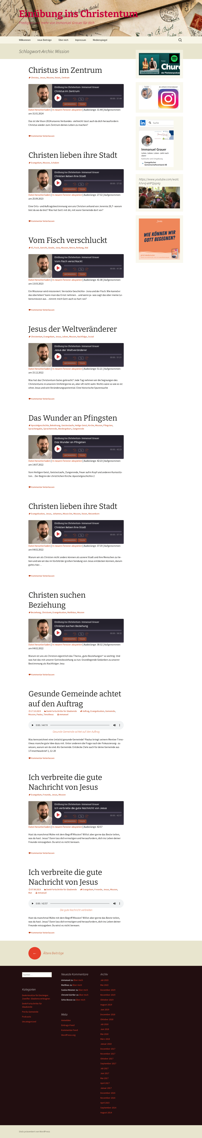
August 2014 (106, 1112)
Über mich (63, 39)
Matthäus (71, 612)
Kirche (91, 425)
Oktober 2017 (106, 1058)
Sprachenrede (50, 428)
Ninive (72, 247)
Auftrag (86, 711)
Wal (86, 247)
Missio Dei (67, 513)
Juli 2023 (104, 980)
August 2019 (106, 1004)
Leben (65, 336)
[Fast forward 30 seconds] (89, 99)
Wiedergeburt (64, 428)
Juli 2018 (104, 1024)
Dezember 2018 (107, 1014)
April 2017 (105, 1083)
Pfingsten (108, 425)
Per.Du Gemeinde (30, 1011)
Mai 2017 (104, 1078)
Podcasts (26, 1016)
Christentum (36, 336)
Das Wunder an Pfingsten (72, 418)
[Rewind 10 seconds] (75, 99)
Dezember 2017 (107, 1048)
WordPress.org (68, 1035)
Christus (35, 77)
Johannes (57, 513)
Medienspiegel (100, 39)
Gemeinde (110, 711)
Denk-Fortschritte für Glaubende (61, 711)
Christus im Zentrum (65, 70)
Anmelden (66, 1020)
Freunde (47, 794)
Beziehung (36, 612)
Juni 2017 (104, 1073)
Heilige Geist (81, 425)
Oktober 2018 (106, 1019)
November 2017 (107, 1053)
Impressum (80, 39)
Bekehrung (55, 425)
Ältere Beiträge (48, 953)
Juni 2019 (104, 1009)
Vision (57, 77)
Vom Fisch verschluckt (67, 240)
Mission (50, 77)
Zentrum (65, 77)
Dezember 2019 (107, 989)
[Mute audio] (67, 99)
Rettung (80, 247)
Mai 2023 (104, 985)
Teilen (82, 104)
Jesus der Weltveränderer (72, 329)
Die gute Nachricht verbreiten (76, 910)
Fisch (36, 247)
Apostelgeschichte (40, 425)
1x (81, 99)
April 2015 (105, 1102)
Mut (30, 892)
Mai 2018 (104, 1034)
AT (32, 247)
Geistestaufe (67, 425)
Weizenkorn (93, 513)
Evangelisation (38, 513)
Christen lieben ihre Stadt (72, 155)
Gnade (51, 247)
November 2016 (107, 1097)
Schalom (55, 162)
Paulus (40, 714)
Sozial (91, 336)
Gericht (43, 247)
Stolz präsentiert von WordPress (34, 1131)
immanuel (63, 714)
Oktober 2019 (106, 999)
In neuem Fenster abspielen (67, 109)
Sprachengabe (35, 428)
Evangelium (36, 162)
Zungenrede (78, 428)
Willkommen (25, 39)
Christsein (46, 612)
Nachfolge (82, 336)
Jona (57, 247)
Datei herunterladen (39, 109)
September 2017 (108, 1063)
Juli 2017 (104, 1068)
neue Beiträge (44, 39)
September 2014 (108, 1107)
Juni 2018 (104, 1029)
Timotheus (49, 714)
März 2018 (105, 1039)
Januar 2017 (106, 1088)
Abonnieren (70, 104)
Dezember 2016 (107, 1092)
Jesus (42, 77)
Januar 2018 (106, 1043)
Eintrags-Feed (67, 1025)
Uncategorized (29, 1021)
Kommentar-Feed (69, 1030)
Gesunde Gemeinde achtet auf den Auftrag (76, 731)
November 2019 (107, 994)
